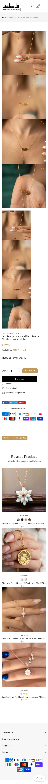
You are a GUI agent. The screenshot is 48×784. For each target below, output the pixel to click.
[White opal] (18, 519)
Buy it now (19, 379)
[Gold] (26, 694)
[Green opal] (29, 519)
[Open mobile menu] (44, 6)
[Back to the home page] (3, 17)
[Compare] (7, 383)
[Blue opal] (22, 519)
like (6, 403)
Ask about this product (15, 392)
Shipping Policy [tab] (19, 438)
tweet (14, 403)
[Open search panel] (32, 6)
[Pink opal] (26, 519)
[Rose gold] (26, 579)
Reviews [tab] (7, 438)
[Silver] (22, 579)
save (23, 403)
